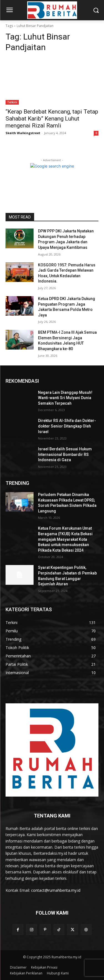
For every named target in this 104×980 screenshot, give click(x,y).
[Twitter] (72, 929)
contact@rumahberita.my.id (55, 890)
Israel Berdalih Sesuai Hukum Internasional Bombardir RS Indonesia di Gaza (65, 454)
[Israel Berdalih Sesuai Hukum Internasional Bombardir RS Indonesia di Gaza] (20, 456)
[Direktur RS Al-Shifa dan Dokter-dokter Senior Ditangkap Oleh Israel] (20, 428)
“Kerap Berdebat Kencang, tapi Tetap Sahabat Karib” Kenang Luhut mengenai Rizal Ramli (52, 118)
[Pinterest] (45, 929)
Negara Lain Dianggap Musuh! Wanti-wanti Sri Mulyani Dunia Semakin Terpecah (65, 398)
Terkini (12, 102)
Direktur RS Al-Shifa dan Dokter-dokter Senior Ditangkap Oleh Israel (67, 426)
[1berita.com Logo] (52, 10)
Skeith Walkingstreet (23, 133)
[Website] (86, 929)
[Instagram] (31, 929)
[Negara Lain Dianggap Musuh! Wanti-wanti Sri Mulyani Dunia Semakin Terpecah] (20, 399)
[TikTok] (59, 929)
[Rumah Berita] (52, 750)
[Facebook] (17, 929)
